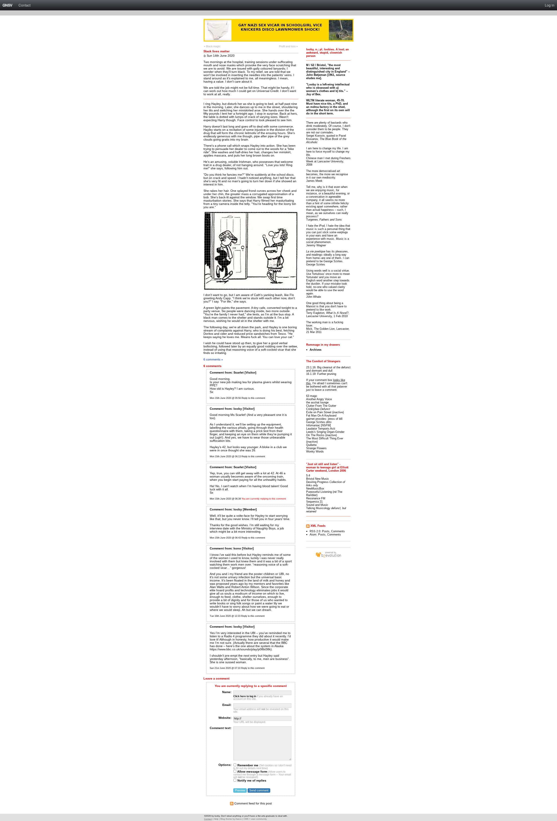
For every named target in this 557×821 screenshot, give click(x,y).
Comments (338, 531)
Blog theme (226, 819)
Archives (315, 349)
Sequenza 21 (314, 501)
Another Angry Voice (319, 399)
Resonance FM (315, 498)
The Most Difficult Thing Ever (324, 438)
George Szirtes (315, 422)
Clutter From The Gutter (321, 405)
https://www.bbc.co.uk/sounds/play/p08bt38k (240, 649)
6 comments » (213, 359)
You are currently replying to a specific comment (251, 686)
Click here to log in (244, 696)
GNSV (7, 5)
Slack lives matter (216, 51)
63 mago (311, 396)
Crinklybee (312, 409)
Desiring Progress (317, 482)
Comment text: (221, 728)
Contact (24, 5)
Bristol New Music (317, 478)
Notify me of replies (251, 780)
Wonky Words (315, 451)
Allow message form (252, 771)
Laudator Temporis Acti (320, 428)
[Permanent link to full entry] (204, 55)
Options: (225, 765)
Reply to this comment (253, 398)
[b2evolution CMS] (328, 557)
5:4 (308, 475)
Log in (549, 5)
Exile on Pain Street (318, 412)
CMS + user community (255, 819)
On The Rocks (315, 435)
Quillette (311, 445)
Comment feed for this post (252, 803)
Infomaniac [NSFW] (318, 425)
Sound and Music (317, 505)
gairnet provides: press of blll (324, 418)
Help (216, 819)
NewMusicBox (315, 488)
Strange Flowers (316, 448)
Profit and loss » (288, 46)
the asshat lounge (317, 402)
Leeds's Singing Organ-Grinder (325, 431)
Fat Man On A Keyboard (321, 415)
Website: (225, 717)
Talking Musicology (318, 508)
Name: (227, 692)
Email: (227, 705)
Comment (217, 372)
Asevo (238, 819)
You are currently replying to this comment (264, 498)
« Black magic (212, 46)
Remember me (247, 765)
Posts (325, 531)
